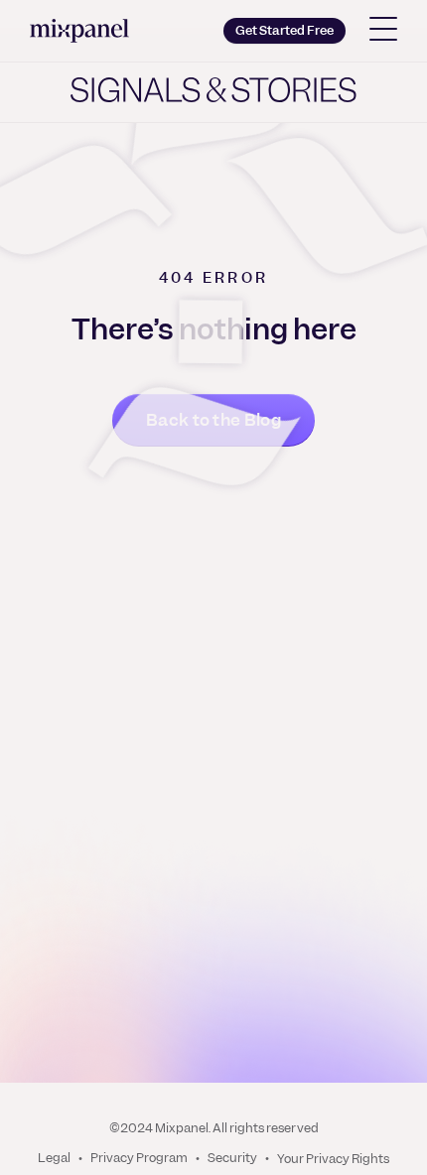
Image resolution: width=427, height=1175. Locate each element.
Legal (54, 1158)
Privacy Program (139, 1158)
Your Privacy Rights (333, 1158)
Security (232, 1158)
